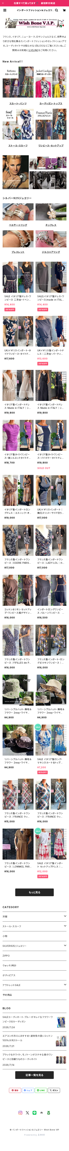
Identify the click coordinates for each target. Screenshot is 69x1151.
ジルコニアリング (51, 252)
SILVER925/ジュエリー (15, 946)
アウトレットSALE (12, 985)
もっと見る (34, 892)
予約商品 (7, 994)
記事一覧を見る (34, 1075)
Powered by (31, 1135)
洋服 (5, 916)
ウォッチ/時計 (10, 965)
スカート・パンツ (17, 103)
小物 (5, 936)
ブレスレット (18, 252)
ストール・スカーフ (18, 145)
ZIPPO (6, 955)
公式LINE (33, 50)
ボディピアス (9, 975)
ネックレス (50, 225)
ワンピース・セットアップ (51, 145)
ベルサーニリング (18, 225)
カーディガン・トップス (51, 103)
